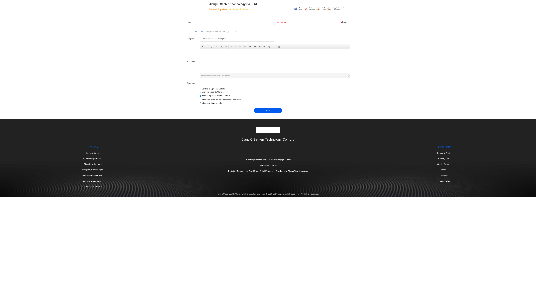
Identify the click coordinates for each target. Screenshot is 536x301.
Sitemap (444, 175)
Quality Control (443, 164)
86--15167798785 (269, 165)
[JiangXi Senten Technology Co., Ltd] (196, 6)
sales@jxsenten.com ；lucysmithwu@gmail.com (269, 159)
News (443, 170)
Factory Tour (443, 158)
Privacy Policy (444, 181)
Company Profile (443, 153)
